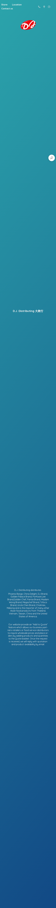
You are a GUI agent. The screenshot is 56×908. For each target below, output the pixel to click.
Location (17, 4)
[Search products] (51, 158)
